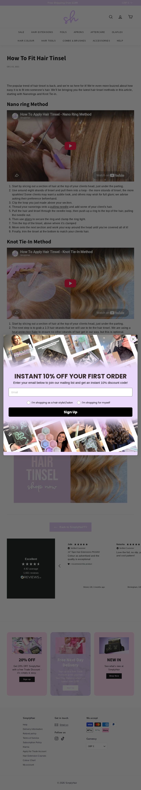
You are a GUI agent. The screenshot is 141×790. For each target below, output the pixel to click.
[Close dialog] (133, 339)
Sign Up (70, 412)
